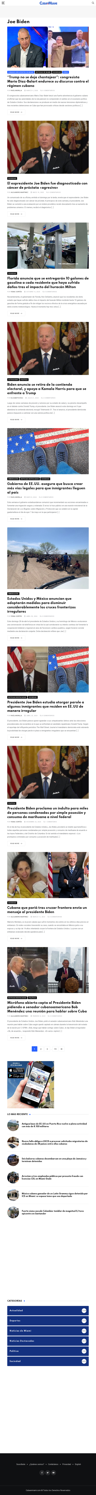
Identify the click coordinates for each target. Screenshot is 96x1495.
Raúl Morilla (16, 90)
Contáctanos (53, 1464)
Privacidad (66, 1464)
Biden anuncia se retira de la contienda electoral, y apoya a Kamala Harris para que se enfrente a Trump (46, 389)
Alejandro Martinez (19, 192)
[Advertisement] (24, 1258)
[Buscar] (93, 3)
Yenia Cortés (16, 292)
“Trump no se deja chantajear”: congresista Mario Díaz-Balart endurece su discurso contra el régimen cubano (48, 82)
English (78, 1464)
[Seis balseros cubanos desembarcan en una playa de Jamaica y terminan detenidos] (13, 1160)
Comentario (51, 822)
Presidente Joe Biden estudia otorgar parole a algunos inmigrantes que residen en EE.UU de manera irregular (45, 707)
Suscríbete (20, 1464)
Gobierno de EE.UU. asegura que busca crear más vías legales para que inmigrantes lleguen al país (46, 488)
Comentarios (48, 90)
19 (55, 1049)
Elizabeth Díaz (17, 398)
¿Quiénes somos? (36, 1464)
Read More (14, 112)
